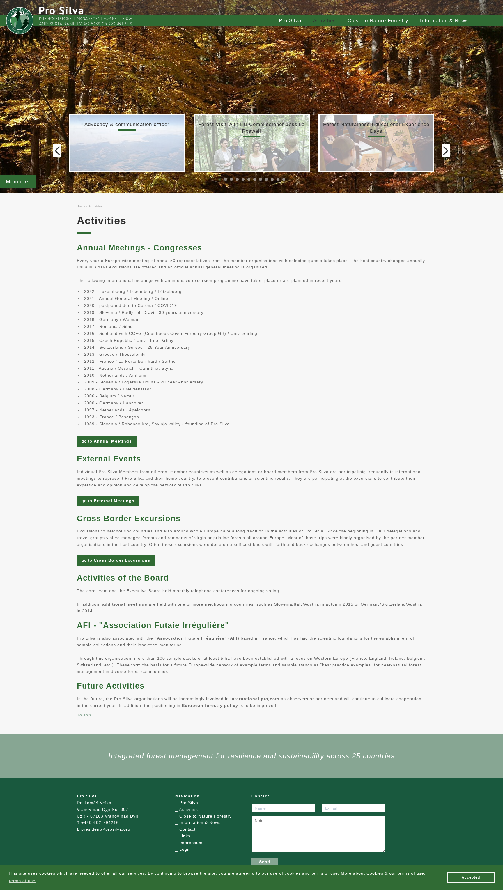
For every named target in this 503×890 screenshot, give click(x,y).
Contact (187, 829)
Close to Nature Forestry (378, 20)
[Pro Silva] (61, 10)
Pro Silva (290, 20)
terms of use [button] (22, 881)
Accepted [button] (471, 877)
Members (18, 182)
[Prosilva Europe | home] (19, 20)
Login (185, 849)
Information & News (444, 20)
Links (184, 836)
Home (81, 206)
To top (84, 715)
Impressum (191, 843)
